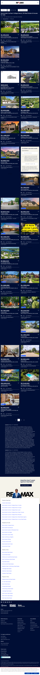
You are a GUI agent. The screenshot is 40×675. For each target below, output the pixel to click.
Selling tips (32, 630)
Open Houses (13, 512)
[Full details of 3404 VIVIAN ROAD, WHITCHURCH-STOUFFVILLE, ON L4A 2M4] (30, 179)
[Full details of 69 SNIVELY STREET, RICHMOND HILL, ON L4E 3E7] (10, 127)
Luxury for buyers (33, 625)
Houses (11, 507)
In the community (4, 644)
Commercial (20, 630)
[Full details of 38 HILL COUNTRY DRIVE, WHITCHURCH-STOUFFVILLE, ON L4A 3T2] (10, 102)
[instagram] (3, 602)
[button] (20, 657)
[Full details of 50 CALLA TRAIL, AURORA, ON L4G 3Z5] (10, 152)
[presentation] (10, 27)
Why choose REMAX (5, 643)
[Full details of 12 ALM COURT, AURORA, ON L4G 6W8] (10, 302)
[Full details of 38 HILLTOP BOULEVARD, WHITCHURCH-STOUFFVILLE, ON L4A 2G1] (10, 27)
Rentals (11, 514)
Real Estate (6, 503)
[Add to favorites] (18, 34)
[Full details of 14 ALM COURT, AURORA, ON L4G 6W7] (30, 327)
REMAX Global (3, 622)
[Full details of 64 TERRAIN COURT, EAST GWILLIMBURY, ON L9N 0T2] (10, 77)
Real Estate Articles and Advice (7, 623)
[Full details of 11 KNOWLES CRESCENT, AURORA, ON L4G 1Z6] (10, 229)
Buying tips (32, 622)
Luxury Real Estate (14, 519)
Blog (31, 620)
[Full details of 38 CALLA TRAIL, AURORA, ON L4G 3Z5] (10, 52)
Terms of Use (3, 653)
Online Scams (3, 649)
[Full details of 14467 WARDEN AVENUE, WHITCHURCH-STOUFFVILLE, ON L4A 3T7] (30, 229)
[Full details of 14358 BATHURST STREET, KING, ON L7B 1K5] (10, 375)
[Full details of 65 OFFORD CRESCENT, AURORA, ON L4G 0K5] (10, 277)
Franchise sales (4, 637)
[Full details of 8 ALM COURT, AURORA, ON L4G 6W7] (30, 351)
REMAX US (3, 620)
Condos (11, 505)
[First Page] (16, 420)
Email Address (25, 150)
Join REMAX (3, 636)
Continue (28, 673)
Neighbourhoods (21, 628)
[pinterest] (7, 602)
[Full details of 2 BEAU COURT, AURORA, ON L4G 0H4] (30, 277)
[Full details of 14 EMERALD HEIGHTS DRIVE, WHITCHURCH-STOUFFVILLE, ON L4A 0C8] (30, 77)
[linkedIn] (9, 602)
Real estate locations (22, 623)
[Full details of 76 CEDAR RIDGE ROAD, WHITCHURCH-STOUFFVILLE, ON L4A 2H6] (30, 204)
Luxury (19, 631)
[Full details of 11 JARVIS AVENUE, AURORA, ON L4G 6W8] (10, 204)
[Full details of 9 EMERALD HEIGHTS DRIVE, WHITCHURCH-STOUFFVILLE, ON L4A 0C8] (30, 127)
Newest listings (20, 620)
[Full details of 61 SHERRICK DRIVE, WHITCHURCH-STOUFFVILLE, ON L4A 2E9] (30, 302)
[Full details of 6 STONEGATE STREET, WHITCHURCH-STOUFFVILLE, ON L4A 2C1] (30, 375)
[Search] (2, 3)
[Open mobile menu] (38, 3)
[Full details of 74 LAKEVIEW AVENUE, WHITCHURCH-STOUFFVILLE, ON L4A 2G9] (10, 253)
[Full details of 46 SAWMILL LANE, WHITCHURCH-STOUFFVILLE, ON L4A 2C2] (30, 102)
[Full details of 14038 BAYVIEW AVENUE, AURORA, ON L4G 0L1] (10, 351)
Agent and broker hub (5, 639)
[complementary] (20, 657)
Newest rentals (20, 622)
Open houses (20, 625)
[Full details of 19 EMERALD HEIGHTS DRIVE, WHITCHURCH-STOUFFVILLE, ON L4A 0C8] (30, 27)
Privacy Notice (4, 651)
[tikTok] (11, 602)
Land (11, 510)
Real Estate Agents (14, 517)
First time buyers (33, 623)
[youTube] (5, 602)
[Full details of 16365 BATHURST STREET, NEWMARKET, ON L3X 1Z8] (10, 399)
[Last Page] (24, 420)
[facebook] (1, 602)
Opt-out (35, 673)
